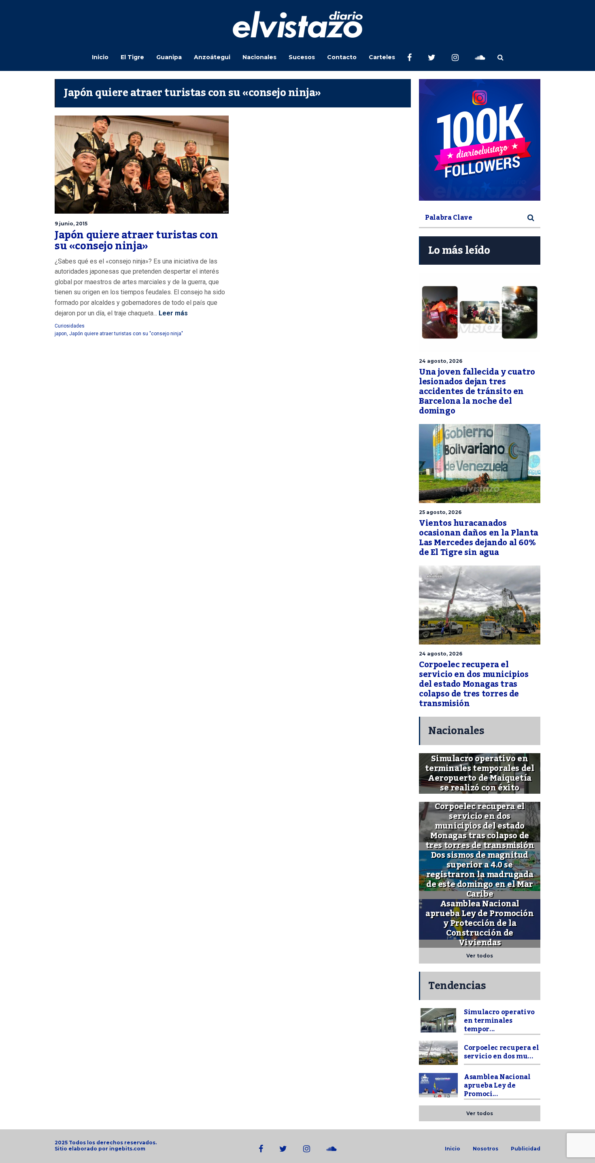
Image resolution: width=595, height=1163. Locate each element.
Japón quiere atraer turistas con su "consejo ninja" (126, 333)
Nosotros (485, 1149)
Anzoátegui (212, 57)
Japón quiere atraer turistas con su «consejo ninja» (136, 241)
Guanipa (169, 57)
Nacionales (259, 57)
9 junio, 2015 (71, 224)
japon (61, 333)
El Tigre (132, 57)
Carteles (382, 57)
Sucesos (302, 57)
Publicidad (525, 1149)
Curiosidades (70, 326)
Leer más (172, 313)
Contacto (342, 57)
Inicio (100, 57)
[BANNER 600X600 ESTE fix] (479, 140)
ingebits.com (127, 1149)
